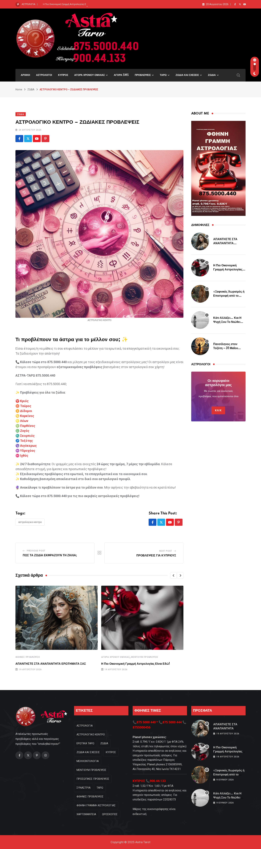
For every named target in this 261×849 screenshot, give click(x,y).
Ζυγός (24, 431)
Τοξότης (26, 440)
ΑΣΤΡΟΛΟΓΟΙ (44, 75)
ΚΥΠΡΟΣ (63, 75)
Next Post (165, 551)
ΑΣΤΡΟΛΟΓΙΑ (85, 725)
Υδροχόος (27, 450)
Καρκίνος (27, 416)
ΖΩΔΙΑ (212, 75)
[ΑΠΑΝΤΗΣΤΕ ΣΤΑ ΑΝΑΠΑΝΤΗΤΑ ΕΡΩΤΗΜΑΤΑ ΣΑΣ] (200, 241)
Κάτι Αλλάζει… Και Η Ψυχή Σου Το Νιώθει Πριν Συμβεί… (227, 321)
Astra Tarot (142, 842)
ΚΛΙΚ (218, 410)
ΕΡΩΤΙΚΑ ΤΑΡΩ (85, 743)
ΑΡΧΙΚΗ (25, 75)
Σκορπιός (27, 436)
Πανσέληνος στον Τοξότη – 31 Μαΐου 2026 (225, 348)
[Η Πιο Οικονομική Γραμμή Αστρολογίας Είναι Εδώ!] (200, 267)
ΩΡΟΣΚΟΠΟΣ (110, 814)
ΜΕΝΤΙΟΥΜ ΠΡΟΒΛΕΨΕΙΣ (144, 657)
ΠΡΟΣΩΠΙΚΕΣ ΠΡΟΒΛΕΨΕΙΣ (93, 778)
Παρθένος (27, 426)
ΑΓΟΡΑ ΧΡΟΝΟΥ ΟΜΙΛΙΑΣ (89, 75)
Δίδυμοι (26, 411)
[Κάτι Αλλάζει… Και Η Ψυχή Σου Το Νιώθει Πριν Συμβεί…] (200, 320)
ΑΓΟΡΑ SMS (121, 75)
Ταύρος (25, 406)
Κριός (24, 401)
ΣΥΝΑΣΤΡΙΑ (84, 787)
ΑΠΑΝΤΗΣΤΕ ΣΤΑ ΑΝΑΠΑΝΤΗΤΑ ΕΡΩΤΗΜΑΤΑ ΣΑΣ (50, 663)
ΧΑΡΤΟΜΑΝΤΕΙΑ (86, 814)
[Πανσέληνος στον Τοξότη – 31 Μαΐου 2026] (200, 346)
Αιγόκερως (28, 445)
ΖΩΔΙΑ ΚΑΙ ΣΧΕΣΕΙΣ (187, 75)
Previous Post (36, 551)
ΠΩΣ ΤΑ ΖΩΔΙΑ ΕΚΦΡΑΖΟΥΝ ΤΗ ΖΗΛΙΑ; (50, 555)
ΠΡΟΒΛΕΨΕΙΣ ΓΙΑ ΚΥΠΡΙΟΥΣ (156, 555)
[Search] (238, 75)
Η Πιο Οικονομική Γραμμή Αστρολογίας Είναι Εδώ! (69, 4)
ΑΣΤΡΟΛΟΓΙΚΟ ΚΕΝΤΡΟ (30, 522)
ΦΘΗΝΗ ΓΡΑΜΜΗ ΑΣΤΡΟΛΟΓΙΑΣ (96, 805)
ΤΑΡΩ (163, 75)
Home (18, 89)
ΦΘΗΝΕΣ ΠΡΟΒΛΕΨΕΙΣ (27, 657)
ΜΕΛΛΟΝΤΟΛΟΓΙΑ (88, 761)
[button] (173, 575)
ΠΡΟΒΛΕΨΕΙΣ (143, 75)
